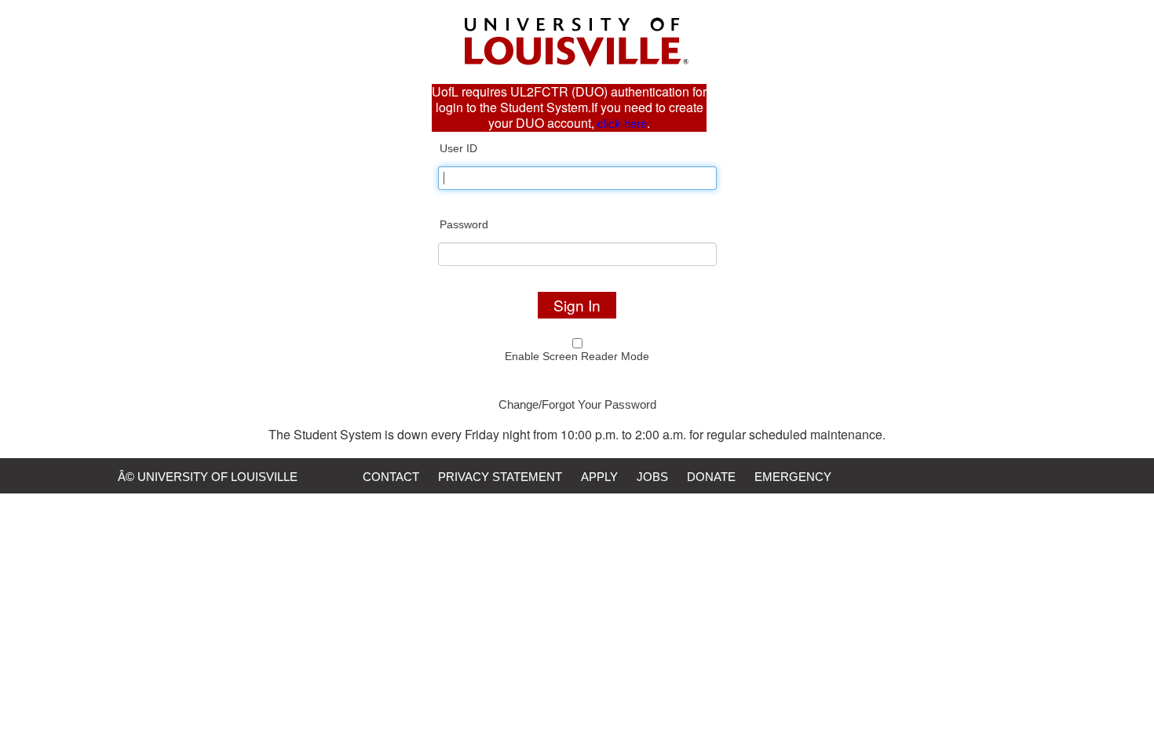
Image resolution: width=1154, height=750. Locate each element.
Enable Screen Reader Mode (577, 356)
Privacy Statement (500, 476)
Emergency (792, 476)
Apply (599, 476)
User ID (458, 148)
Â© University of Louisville (208, 476)
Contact (391, 476)
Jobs (652, 476)
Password (464, 224)
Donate (711, 476)
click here (622, 123)
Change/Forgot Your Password (577, 404)
